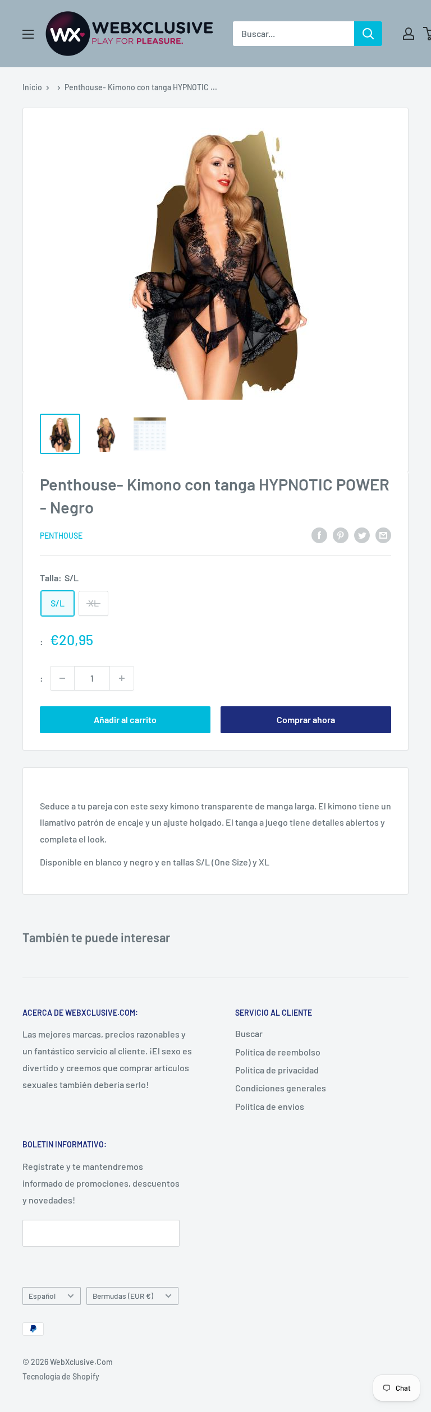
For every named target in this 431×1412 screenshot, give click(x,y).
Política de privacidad (277, 1069)
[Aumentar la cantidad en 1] (122, 678)
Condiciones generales (280, 1087)
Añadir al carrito (125, 719)
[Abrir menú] (28, 34)
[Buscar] (368, 33)
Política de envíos (269, 1106)
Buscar (249, 1033)
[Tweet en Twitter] (362, 534)
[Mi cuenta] (408, 33)
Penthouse (61, 535)
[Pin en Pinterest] (341, 534)
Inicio (32, 87)
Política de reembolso (277, 1052)
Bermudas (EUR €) (123, 1295)
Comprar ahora (306, 719)
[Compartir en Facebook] (319, 534)
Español (42, 1295)
